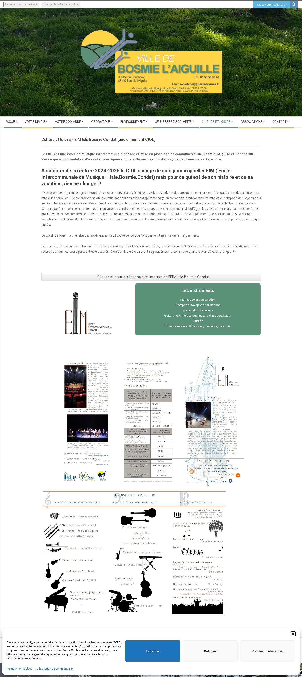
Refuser (210, 651)
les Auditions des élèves (162, 219)
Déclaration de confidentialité (55, 669)
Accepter (153, 651)
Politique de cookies (19, 669)
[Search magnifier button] (294, 4)
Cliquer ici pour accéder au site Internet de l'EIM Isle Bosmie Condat (153, 276)
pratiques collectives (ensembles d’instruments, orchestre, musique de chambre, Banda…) (105, 214)
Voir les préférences (268, 651)
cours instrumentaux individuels (113, 208)
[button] (293, 634)
